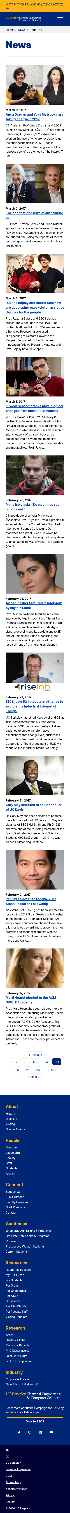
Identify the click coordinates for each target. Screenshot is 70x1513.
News (21, 30)
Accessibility (13, 1482)
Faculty (10, 1158)
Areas (9, 1335)
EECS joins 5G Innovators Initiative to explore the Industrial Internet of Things (34, 706)
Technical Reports (17, 1345)
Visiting (10, 1124)
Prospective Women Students (25, 1246)
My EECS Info (15, 1275)
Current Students (17, 1251)
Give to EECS (35, 1421)
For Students (14, 1280)
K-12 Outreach (15, 1197)
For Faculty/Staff (17, 1311)
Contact (11, 1212)
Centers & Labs (15, 1340)
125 (16, 1070)
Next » (36, 1077)
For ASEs (12, 1296)
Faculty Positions (17, 1202)
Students (11, 1168)
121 (24, 1062)
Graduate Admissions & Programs (27, 1236)
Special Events (15, 1129)
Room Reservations (18, 1269)
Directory (12, 1147)
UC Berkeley (13, 1462)
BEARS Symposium (19, 1361)
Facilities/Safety (16, 1306)
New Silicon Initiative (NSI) (23, 1384)
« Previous (36, 1055)
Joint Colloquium (16, 1356)
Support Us (13, 1191)
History (10, 1113)
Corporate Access (17, 1379)
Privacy (10, 1495)
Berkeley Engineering (18, 1469)
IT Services (13, 1301)
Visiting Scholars (16, 1317)
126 (27, 1070)
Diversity (11, 1119)
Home (10, 30)
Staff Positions (15, 1207)
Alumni (10, 1173)
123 (45, 1062)
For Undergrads (16, 1291)
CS (7, 1456)
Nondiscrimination (16, 1488)
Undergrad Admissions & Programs (28, 1230)
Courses (11, 1241)
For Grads (12, 1285)
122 (35, 1062)
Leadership (13, 1152)
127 (38, 1070)
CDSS (9, 1475)
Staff (9, 1163)
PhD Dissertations (17, 1350)
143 (53, 1070)
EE (7, 1449)
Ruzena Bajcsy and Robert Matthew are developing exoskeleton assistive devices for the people (35, 307)
